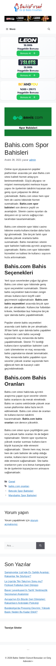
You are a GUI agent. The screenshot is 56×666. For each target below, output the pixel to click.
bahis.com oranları (19, 486)
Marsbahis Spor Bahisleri (23, 495)
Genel (12, 481)
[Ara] (40, 545)
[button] (49, 29)
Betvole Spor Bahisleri (21, 491)
